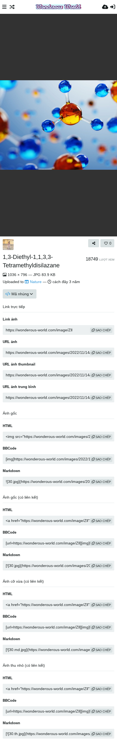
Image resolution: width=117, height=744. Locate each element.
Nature (36, 282)
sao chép (103, 330)
